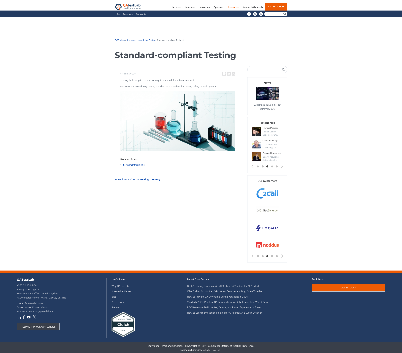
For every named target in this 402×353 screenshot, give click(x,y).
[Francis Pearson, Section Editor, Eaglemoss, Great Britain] (256, 131)
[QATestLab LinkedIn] (261, 14)
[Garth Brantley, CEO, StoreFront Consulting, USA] (256, 144)
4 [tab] (272, 166)
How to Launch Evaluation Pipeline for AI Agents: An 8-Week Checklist (224, 312)
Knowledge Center (146, 40)
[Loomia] (267, 227)
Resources (131, 40)
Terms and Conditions (172, 346)
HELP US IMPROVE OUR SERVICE (38, 327)
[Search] (284, 14)
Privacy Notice (192, 346)
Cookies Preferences (244, 346)
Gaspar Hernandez (272, 153)
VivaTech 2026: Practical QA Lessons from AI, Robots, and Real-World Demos (228, 302)
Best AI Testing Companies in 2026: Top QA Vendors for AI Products (223, 285)
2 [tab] (262, 166)
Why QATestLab (120, 285)
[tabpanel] (267, 145)
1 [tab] (258, 166)
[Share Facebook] (224, 74)
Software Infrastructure (134, 164)
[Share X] (233, 74)
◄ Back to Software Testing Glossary (137, 179)
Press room (128, 14)
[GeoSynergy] (267, 210)
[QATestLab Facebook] (249, 14)
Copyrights (153, 346)
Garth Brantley (270, 140)
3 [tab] (267, 166)
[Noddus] (267, 245)
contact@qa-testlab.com (30, 303)
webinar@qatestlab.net (41, 311)
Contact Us (141, 14)
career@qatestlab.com (37, 307)
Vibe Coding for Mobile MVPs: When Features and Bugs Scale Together (225, 291)
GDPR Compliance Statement (216, 346)
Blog (119, 14)
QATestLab (120, 40)
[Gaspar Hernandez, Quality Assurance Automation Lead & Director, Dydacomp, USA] (256, 156)
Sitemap (115, 307)
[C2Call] (267, 193)
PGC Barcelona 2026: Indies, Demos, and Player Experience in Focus (224, 307)
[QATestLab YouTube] (28, 317)
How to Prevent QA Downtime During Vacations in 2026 (217, 296)
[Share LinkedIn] (229, 74)
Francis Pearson (271, 128)
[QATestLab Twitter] (255, 14)
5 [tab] (276, 166)
